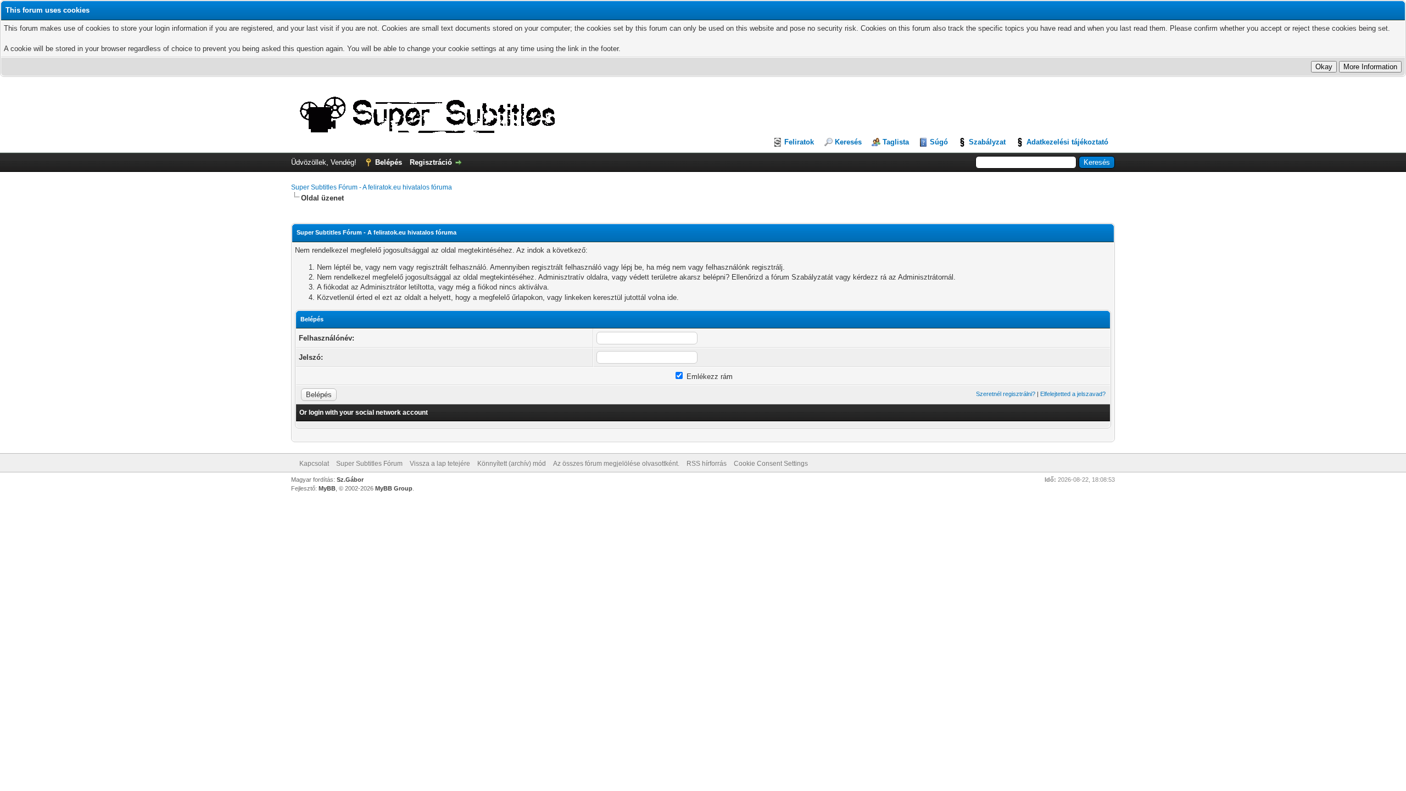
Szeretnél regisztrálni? (1005, 394)
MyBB (327, 488)
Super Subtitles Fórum (369, 463)
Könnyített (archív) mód (511, 463)
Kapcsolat (314, 463)
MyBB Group (393, 488)
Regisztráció (431, 162)
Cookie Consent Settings (771, 463)
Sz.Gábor (350, 479)
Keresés (848, 142)
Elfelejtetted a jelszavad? (1073, 394)
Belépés (388, 162)
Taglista (896, 142)
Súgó (939, 142)
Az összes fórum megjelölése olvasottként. (616, 463)
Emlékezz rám (708, 376)
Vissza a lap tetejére (440, 463)
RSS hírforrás (707, 463)
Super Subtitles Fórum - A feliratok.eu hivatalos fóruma (371, 187)
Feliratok (799, 142)
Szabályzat (987, 142)
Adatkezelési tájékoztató (1067, 142)
